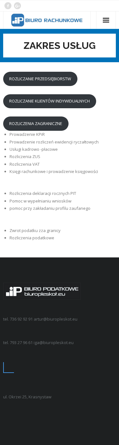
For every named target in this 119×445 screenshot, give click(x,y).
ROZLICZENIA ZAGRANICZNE (35, 123)
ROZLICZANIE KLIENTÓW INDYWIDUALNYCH (49, 101)
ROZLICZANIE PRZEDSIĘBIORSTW (40, 79)
